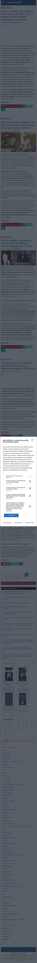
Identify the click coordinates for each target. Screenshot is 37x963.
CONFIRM (11, 515)
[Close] (33, 440)
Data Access (18, 522)
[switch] (29, 481)
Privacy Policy (29, 522)
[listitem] (18, 476)
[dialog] (18, 481)
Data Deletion (7, 522)
